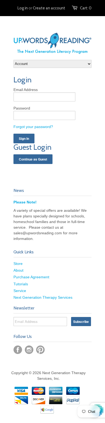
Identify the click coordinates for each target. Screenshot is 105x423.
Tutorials (20, 284)
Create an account (49, 8)
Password (21, 108)
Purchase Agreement (31, 277)
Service (19, 291)
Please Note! (25, 202)
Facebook (17, 349)
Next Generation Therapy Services (42, 297)
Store (18, 263)
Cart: (86, 8)
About (18, 270)
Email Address (25, 89)
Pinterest (40, 349)
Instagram (29, 349)
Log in (23, 8)
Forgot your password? (33, 127)
